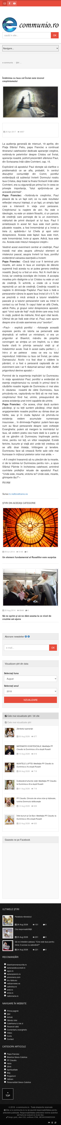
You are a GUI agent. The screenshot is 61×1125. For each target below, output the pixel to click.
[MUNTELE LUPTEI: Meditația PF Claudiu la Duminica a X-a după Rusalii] (11, 766)
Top (8, 1095)
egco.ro (10, 970)
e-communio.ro (22, 1107)
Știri (17, 62)
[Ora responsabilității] (9, 932)
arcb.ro (10, 989)
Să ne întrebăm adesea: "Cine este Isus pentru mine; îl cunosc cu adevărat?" (34, 943)
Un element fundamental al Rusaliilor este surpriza (29, 557)
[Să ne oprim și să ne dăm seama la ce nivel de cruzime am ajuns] (30, 587)
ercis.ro (10, 992)
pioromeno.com (13, 977)
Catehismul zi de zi (15, 1023)
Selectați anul (11, 685)
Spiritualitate (12, 1069)
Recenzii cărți (13, 1026)
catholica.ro (12, 986)
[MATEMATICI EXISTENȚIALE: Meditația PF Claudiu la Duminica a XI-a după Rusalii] (11, 749)
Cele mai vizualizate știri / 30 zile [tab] (23, 715)
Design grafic (13, 1117)
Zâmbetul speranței (25, 728)
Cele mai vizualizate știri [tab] (19, 722)
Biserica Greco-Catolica (17, 1057)
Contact (10, 1039)
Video (9, 1032)
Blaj (8, 1072)
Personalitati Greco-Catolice (19, 1082)
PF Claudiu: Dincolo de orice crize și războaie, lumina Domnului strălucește (36, 800)
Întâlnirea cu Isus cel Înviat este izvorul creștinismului (23, 79)
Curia (9, 1036)
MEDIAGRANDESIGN (47, 1117)
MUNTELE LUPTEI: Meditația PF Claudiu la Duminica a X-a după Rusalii (35, 765)
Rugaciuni (11, 1076)
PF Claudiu (12, 1060)
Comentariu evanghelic (17, 1029)
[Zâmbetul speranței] (11, 732)
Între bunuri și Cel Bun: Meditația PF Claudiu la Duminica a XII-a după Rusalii (36, 817)
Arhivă (10, 1017)
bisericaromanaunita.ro (17, 964)
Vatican (10, 1079)
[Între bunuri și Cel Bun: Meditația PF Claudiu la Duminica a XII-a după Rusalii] (11, 819)
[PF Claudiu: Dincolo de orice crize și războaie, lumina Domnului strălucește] (11, 801)
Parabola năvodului (23, 916)
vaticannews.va (13, 983)
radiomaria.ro (12, 996)
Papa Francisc (13, 1054)
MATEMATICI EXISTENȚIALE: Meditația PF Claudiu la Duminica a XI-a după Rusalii (35, 747)
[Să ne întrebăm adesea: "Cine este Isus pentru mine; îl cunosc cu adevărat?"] (9, 945)
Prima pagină (12, 1010)
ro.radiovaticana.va (18, 493)
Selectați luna (11, 673)
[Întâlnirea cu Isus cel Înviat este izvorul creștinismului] (30, 101)
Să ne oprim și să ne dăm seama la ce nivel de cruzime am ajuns (26, 617)
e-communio (7, 62)
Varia (9, 1063)
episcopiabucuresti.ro (16, 967)
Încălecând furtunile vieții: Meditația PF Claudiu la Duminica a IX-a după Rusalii (36, 782)
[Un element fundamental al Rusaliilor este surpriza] (30, 527)
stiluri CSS (22, 1117)
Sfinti (9, 1066)
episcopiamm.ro (14, 974)
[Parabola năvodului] (9, 920)
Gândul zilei (12, 1020)
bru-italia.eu (12, 980)
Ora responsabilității (23, 929)
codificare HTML (32, 1117)
